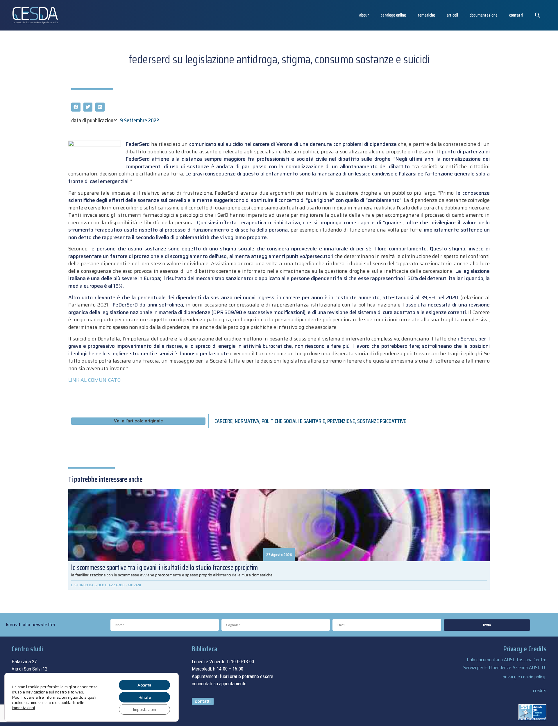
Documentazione (484, 15)
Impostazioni (144, 709)
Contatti (516, 15)
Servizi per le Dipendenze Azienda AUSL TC (504, 667)
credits (539, 690)
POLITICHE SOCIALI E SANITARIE (293, 421)
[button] (537, 15)
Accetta (144, 685)
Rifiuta (144, 697)
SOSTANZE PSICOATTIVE (381, 421)
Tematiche (426, 15)
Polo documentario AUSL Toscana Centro (506, 659)
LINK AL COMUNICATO (94, 380)
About (364, 15)
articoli (452, 15)
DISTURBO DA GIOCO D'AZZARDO (98, 585)
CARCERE (223, 421)
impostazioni (23, 707)
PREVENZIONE (341, 421)
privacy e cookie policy (524, 676)
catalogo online (393, 15)
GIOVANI (134, 585)
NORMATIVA (247, 421)
